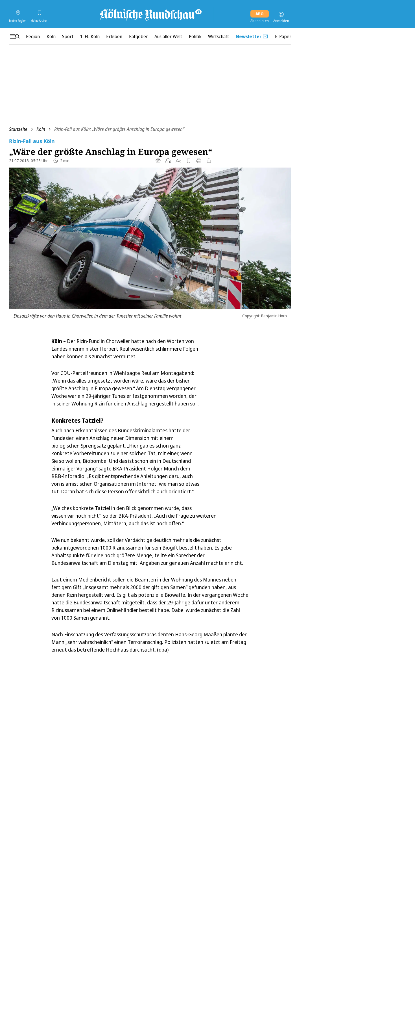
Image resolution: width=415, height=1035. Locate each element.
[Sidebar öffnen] (14, 36)
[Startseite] (150, 14)
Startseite (18, 129)
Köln (40, 129)
